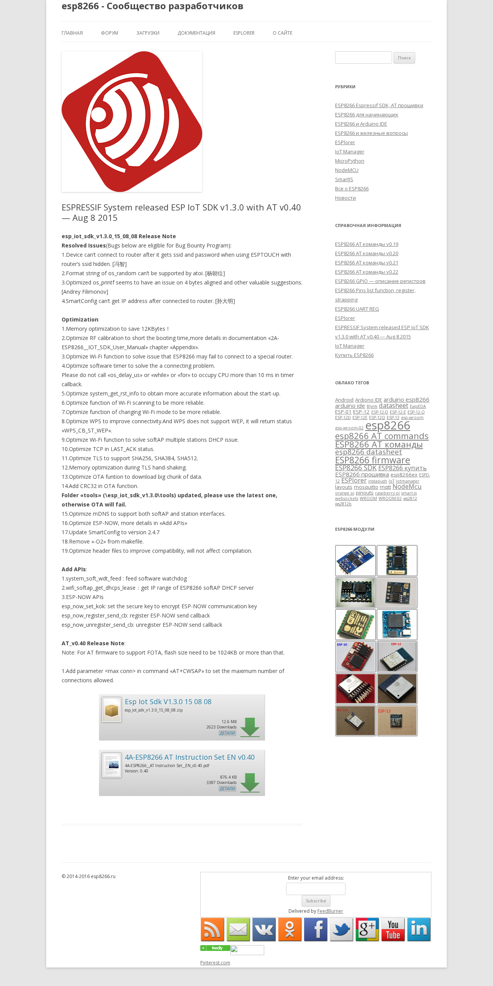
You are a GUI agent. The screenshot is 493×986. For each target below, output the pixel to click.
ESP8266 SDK (356, 467)
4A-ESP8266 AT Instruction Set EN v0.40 (190, 757)
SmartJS (344, 179)
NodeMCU (347, 170)
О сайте (282, 33)
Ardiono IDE (368, 399)
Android (344, 399)
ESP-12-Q (416, 412)
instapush (377, 481)
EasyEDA (418, 406)
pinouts (365, 492)
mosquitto (366, 486)
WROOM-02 (390, 498)
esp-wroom (412, 417)
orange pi (344, 493)
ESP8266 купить (402, 467)
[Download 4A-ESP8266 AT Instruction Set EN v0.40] (111, 776)
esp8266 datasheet (368, 451)
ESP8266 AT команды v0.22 (366, 271)
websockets (346, 498)
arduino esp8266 (406, 399)
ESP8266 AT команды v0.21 (366, 262)
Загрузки (147, 33)
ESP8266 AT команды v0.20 (366, 253)
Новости (345, 197)
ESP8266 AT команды (379, 444)
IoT (391, 481)
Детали (227, 733)
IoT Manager (349, 151)
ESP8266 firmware (372, 460)
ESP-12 (361, 411)
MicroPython (349, 160)
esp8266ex (404, 474)
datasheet (393, 405)
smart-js (409, 493)
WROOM (368, 498)
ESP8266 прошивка (362, 474)
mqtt (385, 486)
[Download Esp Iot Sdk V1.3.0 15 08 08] (111, 721)
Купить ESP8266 (354, 355)
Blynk (372, 406)
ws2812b (343, 503)
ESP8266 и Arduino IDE (361, 123)
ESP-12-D (379, 412)
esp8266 (387, 425)
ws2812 (410, 498)
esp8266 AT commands (382, 435)
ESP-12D (343, 417)
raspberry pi (387, 493)
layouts (343, 486)
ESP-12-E (398, 412)
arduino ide (350, 405)
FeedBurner (330, 911)
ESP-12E (359, 417)
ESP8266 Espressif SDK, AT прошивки (379, 105)
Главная (72, 33)
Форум (109, 33)
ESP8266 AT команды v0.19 (366, 244)
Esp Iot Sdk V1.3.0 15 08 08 (168, 701)
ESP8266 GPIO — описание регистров (380, 281)
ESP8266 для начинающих (366, 114)
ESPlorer (244, 33)
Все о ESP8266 (352, 188)
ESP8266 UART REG (357, 308)
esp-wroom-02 (349, 428)
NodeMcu (407, 486)
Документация (196, 33)
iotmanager (407, 481)
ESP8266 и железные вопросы (371, 133)
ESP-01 (343, 411)
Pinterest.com (215, 962)
